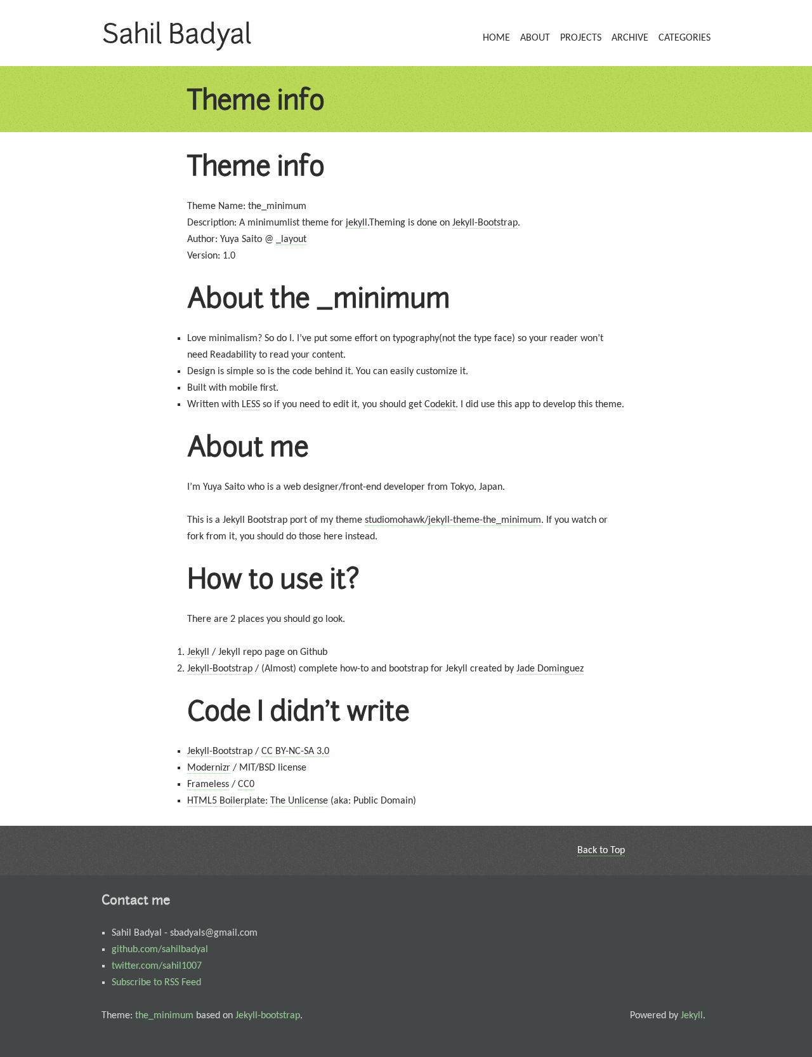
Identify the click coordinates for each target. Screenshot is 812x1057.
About (535, 38)
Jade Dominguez (550, 669)
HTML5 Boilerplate (226, 801)
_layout (291, 239)
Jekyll (198, 652)
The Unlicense (299, 801)
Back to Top (601, 850)
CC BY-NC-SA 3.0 (295, 751)
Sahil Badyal (176, 33)
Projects (580, 38)
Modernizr (208, 768)
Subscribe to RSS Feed (156, 983)
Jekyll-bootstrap (267, 1016)
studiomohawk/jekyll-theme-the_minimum (453, 520)
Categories (684, 38)
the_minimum (164, 1016)
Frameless (208, 784)
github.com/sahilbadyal (160, 950)
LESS (251, 405)
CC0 (246, 784)
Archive (630, 38)
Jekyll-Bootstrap (485, 223)
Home (496, 38)
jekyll (356, 223)
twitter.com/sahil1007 (157, 966)
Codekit (439, 405)
